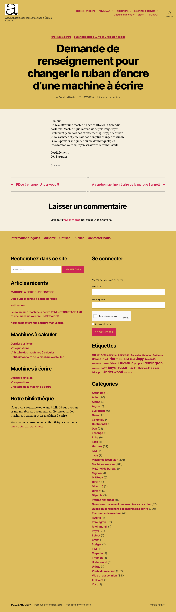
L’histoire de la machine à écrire (31, 386)
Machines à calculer (144, 10)
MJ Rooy (97, 477)
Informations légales (25, 238)
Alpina (96, 401)
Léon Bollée (150, 359)
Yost (95, 584)
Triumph (96, 372)
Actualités (98, 393)
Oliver (113, 363)
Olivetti (124, 363)
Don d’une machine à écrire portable (34, 298)
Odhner (105, 364)
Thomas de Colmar (148, 368)
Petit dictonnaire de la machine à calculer (37, 357)
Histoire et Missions (85, 10)
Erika (95, 437)
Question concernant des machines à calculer (121, 504)
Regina (96, 517)
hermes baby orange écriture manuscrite (37, 322)
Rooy (104, 368)
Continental (158, 355)
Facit (105, 359)
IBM (126, 359)
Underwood (113, 372)
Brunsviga (123, 354)
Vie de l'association (104, 575)
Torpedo (97, 553)
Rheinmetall (95, 368)
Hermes (116, 359)
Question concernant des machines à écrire (99, 37)
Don (94, 428)
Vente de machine (103, 571)
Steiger (96, 544)
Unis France (128, 373)
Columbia (146, 355)
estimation (17, 305)
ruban (57, 165)
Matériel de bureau (104, 468)
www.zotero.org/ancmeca (27, 426)
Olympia (136, 363)
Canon (96, 415)
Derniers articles (21, 343)
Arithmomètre (109, 354)
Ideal (132, 359)
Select (96, 535)
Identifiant (96, 286)
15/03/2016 (88, 97)
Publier (79, 238)
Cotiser (64, 238)
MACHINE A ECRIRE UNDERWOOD (33, 292)
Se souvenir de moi (103, 324)
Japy (140, 359)
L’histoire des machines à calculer (32, 352)
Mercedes (96, 363)
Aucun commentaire (110, 97)
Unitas (96, 566)
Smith (133, 368)
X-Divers (97, 580)
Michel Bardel (69, 97)
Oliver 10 (97, 486)
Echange (97, 433)
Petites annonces (103, 499)
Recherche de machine (106, 513)
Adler (96, 355)
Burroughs (136, 355)
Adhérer (49, 238)
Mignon (97, 473)
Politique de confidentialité (48, 604)
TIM (94, 548)
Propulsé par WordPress (78, 604)
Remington (153, 363)
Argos (96, 406)
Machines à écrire (123, 14)
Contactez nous (99, 238)
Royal (112, 368)
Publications (122, 10)
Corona (96, 359)
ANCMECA (104, 10)
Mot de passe (98, 299)
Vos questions (20, 348)
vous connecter (71, 219)
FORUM (153, 14)
